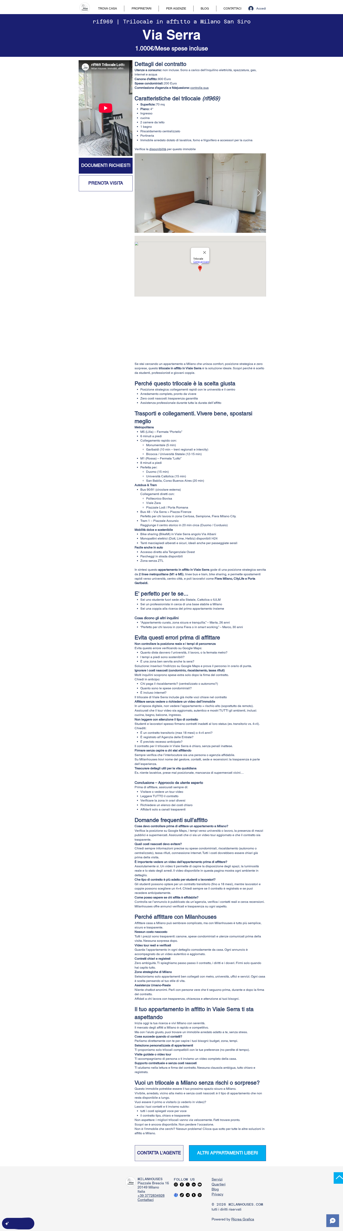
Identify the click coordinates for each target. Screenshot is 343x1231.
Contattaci (146, 1200)
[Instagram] (176, 1185)
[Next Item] (259, 193)
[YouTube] (200, 1185)
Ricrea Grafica (242, 1219)
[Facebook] (182, 1185)
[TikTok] (182, 1195)
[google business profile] (176, 1195)
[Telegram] (188, 1195)
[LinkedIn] (194, 1185)
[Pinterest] (200, 1195)
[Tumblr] (194, 1195)
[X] (188, 1185)
